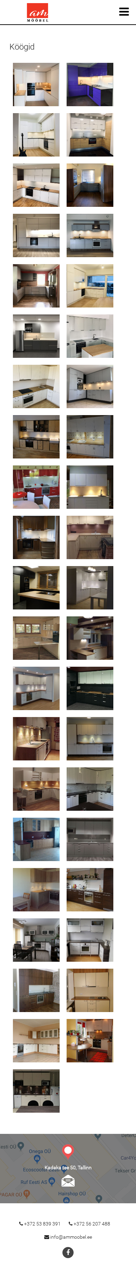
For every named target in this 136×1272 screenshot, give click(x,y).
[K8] (90, 587)
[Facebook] (68, 1252)
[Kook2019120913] (90, 336)
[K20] (90, 889)
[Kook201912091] (36, 84)
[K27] (36, 1091)
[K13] (36, 738)
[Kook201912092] (90, 84)
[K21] (36, 940)
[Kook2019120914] (36, 386)
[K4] (90, 487)
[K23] (36, 990)
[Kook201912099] (90, 235)
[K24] (90, 990)
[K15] (36, 789)
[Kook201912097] (90, 185)
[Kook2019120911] (90, 286)
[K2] (90, 436)
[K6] (90, 537)
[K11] (36, 688)
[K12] (90, 688)
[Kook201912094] (90, 135)
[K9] (36, 638)
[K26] (90, 1040)
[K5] (36, 537)
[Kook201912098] (36, 235)
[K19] (36, 889)
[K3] (36, 487)
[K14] (90, 738)
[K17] (36, 839)
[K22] (90, 940)
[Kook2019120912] (36, 336)
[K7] (36, 587)
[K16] (90, 789)
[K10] (90, 638)
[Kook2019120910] (36, 286)
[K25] (36, 1040)
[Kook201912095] (36, 185)
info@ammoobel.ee (68, 1181)
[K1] (36, 436)
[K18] (90, 839)
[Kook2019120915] (90, 386)
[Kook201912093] (36, 135)
